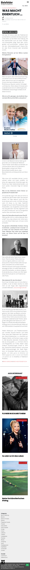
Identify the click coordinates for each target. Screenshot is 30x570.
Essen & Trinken (5, 518)
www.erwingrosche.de (20, 287)
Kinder (3, 529)
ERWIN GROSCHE (7, 361)
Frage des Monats (5, 522)
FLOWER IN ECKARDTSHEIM (13, 413)
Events (3, 520)
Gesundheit (4, 525)
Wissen (3, 550)
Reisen (2, 539)
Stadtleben (4, 547)
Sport (2, 543)
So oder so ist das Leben (13, 456)
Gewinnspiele (4, 527)
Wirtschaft (3, 548)
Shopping (3, 541)
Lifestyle (3, 532)
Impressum (4, 555)
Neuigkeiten (4, 536)
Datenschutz (4, 557)
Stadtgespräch (11, 8)
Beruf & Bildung (5, 515)
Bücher (3, 517)
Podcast (3, 538)
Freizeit (3, 524)
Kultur (4, 8)
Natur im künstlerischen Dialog (13, 499)
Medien (3, 534)
